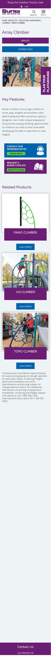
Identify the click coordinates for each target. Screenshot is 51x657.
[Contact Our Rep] (25, 150)
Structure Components (30, 21)
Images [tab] (25, 40)
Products (12, 21)
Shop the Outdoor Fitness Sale (25, 2)
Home (4, 21)
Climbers (6, 23)
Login (27, 6)
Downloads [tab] (25, 49)
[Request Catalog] (25, 167)
